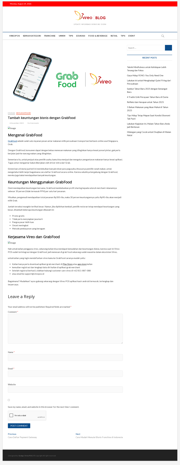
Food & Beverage (97, 36)
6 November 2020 (16, 123)
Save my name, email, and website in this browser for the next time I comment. (43, 407)
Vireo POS (28, 456)
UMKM (62, 36)
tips (71, 36)
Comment (13, 312)
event (131, 36)
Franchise (50, 36)
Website (12, 384)
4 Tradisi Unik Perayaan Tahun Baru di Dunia (147, 97)
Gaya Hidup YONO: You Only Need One (145, 75)
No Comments (33, 123)
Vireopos (14, 36)
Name (11, 352)
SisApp (21, 456)
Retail (114, 36)
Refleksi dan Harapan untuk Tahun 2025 (145, 102)
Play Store (68, 264)
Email (11, 368)
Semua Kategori (32, 36)
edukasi (80, 36)
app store (82, 264)
